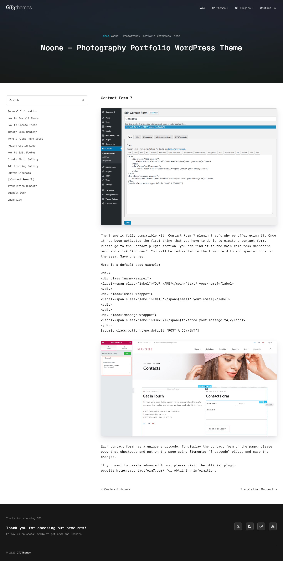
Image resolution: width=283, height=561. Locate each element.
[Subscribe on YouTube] (273, 526)
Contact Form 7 (21, 179)
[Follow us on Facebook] (250, 526)
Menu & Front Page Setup (25, 138)
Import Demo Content (22, 131)
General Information (22, 111)
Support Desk (17, 192)
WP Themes (219, 8)
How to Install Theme (23, 118)
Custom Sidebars (19, 172)
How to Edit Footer (21, 152)
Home (202, 8)
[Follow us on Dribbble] (261, 526)
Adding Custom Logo (21, 145)
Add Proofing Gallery (23, 166)
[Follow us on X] (238, 526)
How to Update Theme (22, 125)
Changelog (15, 199)
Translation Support (22, 186)
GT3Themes (24, 552)
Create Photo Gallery (23, 159)
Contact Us (268, 8)
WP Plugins (243, 8)
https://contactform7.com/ (140, 470)
